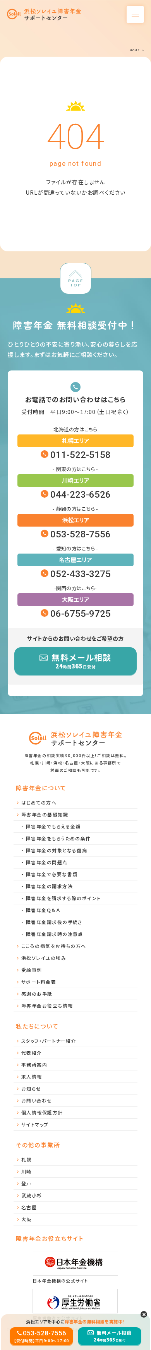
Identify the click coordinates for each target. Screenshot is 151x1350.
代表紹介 (31, 1052)
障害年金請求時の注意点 (54, 934)
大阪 (26, 1219)
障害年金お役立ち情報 (47, 1005)
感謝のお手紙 (37, 993)
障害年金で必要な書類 (51, 874)
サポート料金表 (38, 981)
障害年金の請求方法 (49, 886)
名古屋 (29, 1207)
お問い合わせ (36, 1100)
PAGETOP (75, 283)
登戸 (26, 1183)
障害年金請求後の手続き (54, 922)
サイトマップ (35, 1124)
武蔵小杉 (31, 1195)
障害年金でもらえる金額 (53, 826)
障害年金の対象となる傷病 (56, 850)
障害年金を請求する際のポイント (63, 898)
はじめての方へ (39, 802)
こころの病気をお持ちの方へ (53, 946)
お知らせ (31, 1088)
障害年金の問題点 (47, 862)
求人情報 (31, 1076)
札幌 (26, 1159)
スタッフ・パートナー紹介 (48, 1040)
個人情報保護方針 (42, 1112)
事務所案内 (34, 1064)
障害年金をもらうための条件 (58, 838)
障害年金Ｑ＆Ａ (43, 910)
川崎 (26, 1171)
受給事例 (31, 969)
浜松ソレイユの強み (43, 957)
